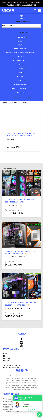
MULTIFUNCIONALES (20, 49)
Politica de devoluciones (11, 368)
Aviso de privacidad (10, 363)
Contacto (6, 358)
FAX (20, 73)
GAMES (20, 65)
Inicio (5, 354)
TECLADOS (20, 76)
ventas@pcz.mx (10, 404)
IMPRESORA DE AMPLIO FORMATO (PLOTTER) (20, 53)
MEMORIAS (19, 57)
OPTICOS (20, 41)
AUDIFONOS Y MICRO (20, 61)
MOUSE (20, 45)
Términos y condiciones (11, 365)
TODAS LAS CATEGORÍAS (22, 97)
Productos (6, 361)
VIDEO (20, 80)
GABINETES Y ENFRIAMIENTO (20, 88)
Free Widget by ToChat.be (32, 410)
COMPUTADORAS (20, 92)
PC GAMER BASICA (20, 84)
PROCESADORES (20, 37)
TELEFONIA (20, 69)
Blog (5, 356)
